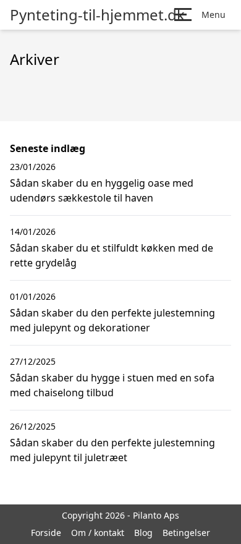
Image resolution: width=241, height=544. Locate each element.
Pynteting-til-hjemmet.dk (97, 15)
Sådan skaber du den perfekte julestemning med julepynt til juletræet (112, 450)
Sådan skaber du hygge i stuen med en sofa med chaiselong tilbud (112, 385)
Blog (143, 532)
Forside (46, 532)
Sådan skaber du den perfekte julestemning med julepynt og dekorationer (112, 320)
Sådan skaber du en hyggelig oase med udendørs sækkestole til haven (101, 190)
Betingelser (186, 532)
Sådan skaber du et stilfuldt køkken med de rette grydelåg (111, 255)
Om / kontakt (97, 532)
